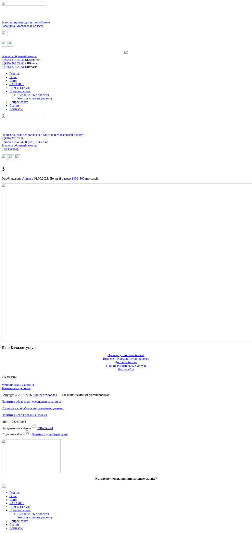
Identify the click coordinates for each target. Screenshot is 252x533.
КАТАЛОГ (16, 84)
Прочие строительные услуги (126, 365)
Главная (14, 73)
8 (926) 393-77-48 (13, 63)
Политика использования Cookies (24, 415)
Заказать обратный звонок (19, 56)
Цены (13, 80)
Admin (26, 178)
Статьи (14, 105)
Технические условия (16, 388)
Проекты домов (20, 91)
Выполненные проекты (33, 94)
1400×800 (78, 178)
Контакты (16, 109)
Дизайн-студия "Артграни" (49, 434)
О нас (13, 77)
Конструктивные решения (35, 98)
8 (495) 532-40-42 (13, 59)
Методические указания (18, 384)
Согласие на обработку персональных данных (33, 408)
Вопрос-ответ (18, 102)
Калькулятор (10, 149)
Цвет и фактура (19, 87)
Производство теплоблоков (126, 355)
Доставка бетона (126, 362)
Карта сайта (126, 369)
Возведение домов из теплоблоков (126, 358)
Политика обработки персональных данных (31, 401)
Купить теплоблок (44, 395)
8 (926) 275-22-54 (13, 67)
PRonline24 (45, 428)
